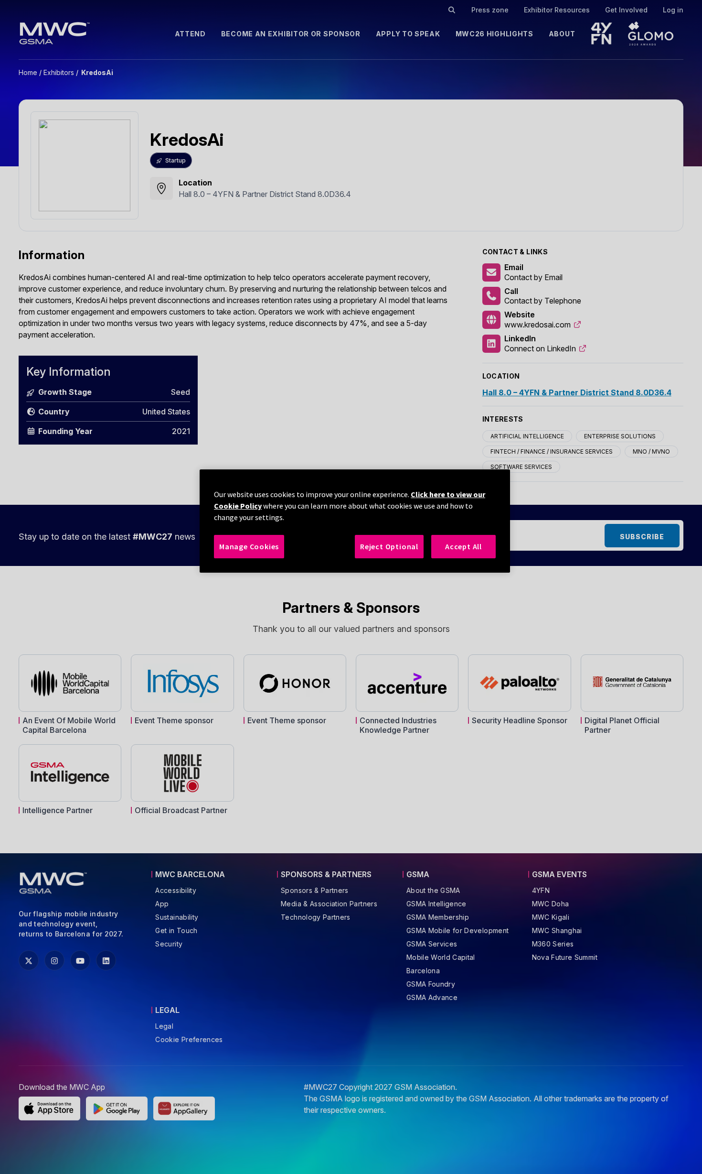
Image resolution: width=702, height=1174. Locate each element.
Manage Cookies (249, 546)
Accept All (463, 546)
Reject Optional (389, 546)
